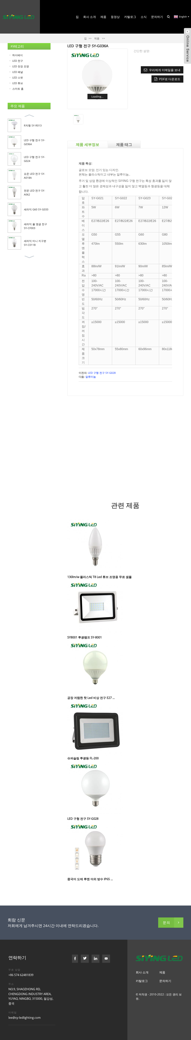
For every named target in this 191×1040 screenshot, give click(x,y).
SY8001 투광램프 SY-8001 (84, 637)
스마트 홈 (18, 88)
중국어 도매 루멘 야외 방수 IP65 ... (90, 879)
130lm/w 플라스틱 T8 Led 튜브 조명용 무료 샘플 (99, 577)
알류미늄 (90, 376)
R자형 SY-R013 (33, 125)
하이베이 (17, 55)
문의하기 (157, 17)
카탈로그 (130, 17)
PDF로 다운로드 (169, 79)
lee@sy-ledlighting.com (24, 1018)
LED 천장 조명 (20, 66)
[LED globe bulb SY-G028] (95, 788)
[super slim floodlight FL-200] (95, 727)
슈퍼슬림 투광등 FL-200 (83, 758)
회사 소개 (89, 17)
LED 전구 (17, 60)
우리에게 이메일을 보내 (164, 70)
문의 (166, 922)
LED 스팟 (17, 77)
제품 (103, 17)
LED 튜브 (17, 83)
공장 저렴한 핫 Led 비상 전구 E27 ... (91, 698)
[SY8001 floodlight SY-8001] (95, 607)
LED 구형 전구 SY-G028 (102, 373)
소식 (144, 17)
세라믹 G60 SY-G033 (36, 209)
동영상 (115, 17)
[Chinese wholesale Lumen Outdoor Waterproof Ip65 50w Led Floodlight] (95, 848)
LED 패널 (17, 72)
